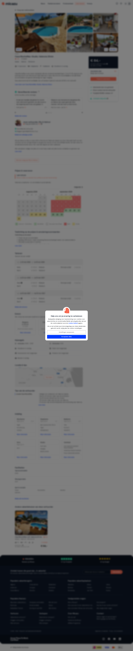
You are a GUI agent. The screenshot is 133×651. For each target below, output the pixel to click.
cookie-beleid (73, 323)
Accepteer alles (66, 337)
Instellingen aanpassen (66, 332)
